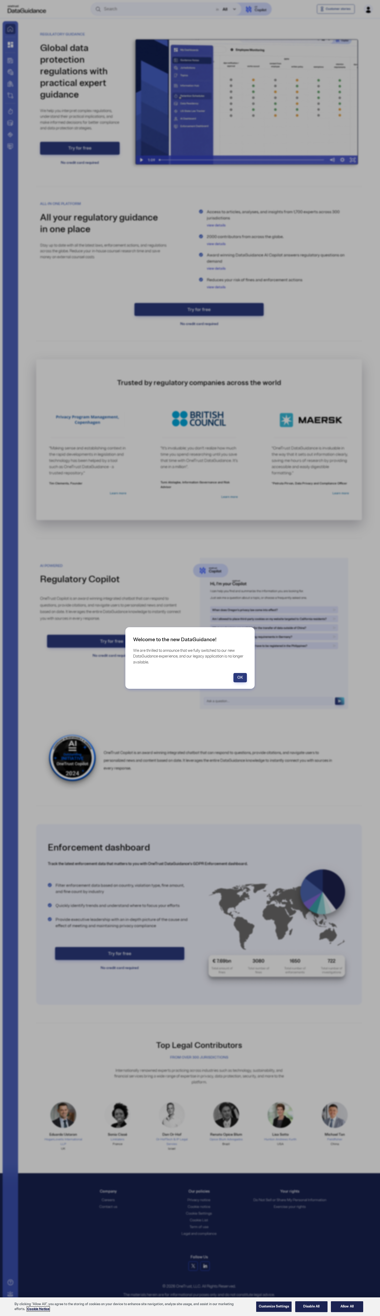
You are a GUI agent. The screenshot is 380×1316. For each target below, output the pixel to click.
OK (240, 677)
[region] (190, 1306)
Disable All (311, 1306)
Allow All (347, 1306)
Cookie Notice (38, 1309)
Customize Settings (274, 1306)
